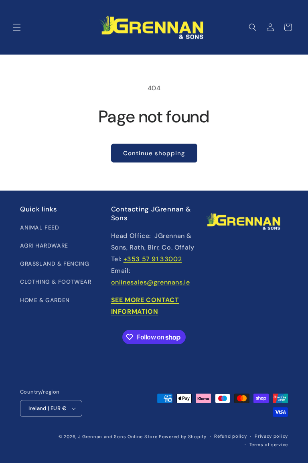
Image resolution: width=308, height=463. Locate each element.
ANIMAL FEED (39, 227)
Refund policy (230, 436)
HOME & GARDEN (45, 300)
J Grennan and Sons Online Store (118, 436)
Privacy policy (271, 436)
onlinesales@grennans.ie (150, 282)
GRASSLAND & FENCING (54, 263)
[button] (17, 27)
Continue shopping (154, 153)
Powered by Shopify (183, 436)
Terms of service (268, 444)
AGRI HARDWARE (44, 245)
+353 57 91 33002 (153, 259)
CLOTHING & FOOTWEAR (55, 281)
